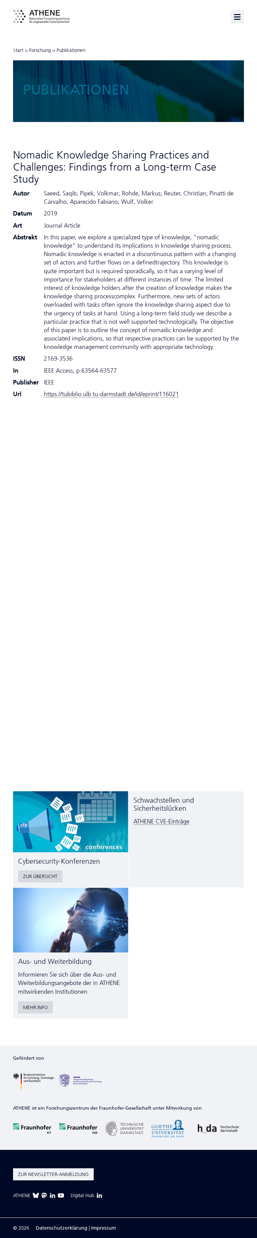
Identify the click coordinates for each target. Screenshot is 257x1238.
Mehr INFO (35, 1007)
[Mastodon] (44, 1195)
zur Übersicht (40, 876)
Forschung (40, 50)
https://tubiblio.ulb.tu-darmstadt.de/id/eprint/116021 (111, 394)
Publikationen (71, 50)
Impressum (103, 1228)
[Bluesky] (36, 1195)
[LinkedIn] (53, 1195)
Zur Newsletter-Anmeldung (53, 1174)
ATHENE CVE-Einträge (161, 821)
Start (18, 50)
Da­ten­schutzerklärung (61, 1228)
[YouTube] (61, 1195)
